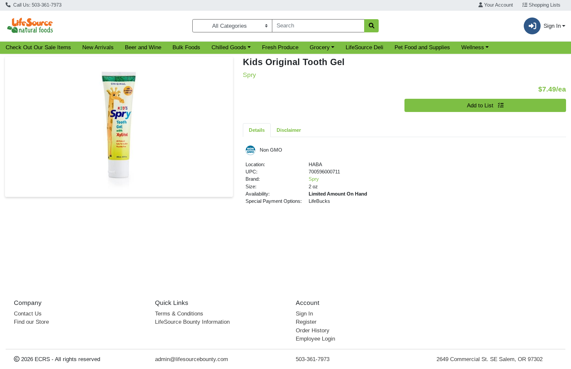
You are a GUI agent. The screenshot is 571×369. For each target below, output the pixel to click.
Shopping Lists (543, 5)
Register (306, 322)
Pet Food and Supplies (422, 47)
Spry (314, 179)
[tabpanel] (404, 178)
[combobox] (318, 25)
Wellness (472, 47)
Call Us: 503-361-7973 (36, 5)
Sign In (304, 314)
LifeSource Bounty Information (192, 322)
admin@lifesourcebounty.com (191, 359)
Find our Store (31, 322)
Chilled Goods (228, 47)
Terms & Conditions (179, 314)
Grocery (320, 47)
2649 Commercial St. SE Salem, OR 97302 (490, 359)
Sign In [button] (552, 26)
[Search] (371, 25)
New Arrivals (98, 47)
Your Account (498, 5)
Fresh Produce (280, 47)
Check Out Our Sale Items (38, 47)
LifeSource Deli (364, 47)
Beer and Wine (143, 47)
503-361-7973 (312, 359)
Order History (312, 330)
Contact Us (28, 314)
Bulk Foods (186, 47)
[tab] (257, 129)
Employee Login (315, 339)
